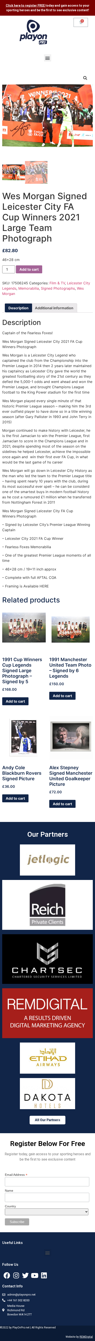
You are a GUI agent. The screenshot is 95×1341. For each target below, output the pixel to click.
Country (10, 1206)
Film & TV (57, 283)
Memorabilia (28, 288)
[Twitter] (25, 1275)
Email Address (16, 1174)
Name (9, 1190)
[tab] (18, 308)
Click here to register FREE (26, 5)
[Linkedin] (44, 1275)
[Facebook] (6, 1275)
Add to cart (29, 269)
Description (18, 308)
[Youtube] (34, 1275)
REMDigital (86, 1336)
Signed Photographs (58, 288)
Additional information (54, 308)
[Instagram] (16, 1275)
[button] (47, 58)
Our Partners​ (47, 834)
